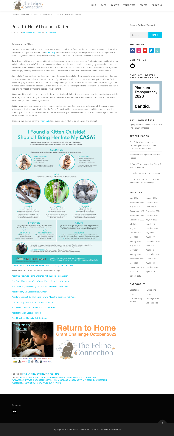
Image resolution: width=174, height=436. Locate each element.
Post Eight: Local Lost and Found (26, 313)
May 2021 (134, 250)
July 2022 (150, 232)
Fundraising (28, 374)
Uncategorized (152, 298)
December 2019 (137, 267)
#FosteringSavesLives (31, 377)
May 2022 (134, 237)
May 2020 (134, 263)
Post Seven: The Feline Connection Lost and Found (34, 307)
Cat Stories (134, 290)
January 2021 (135, 254)
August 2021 (135, 245)
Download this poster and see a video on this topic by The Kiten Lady (42, 265)
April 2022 (150, 237)
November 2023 (137, 215)
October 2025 (152, 202)
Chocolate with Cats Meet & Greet (145, 173)
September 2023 (137, 219)
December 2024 (137, 211)
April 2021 (150, 250)
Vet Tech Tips (52, 374)
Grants (40, 374)
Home (93, 5)
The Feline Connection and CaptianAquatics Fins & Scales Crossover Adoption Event (143, 145)
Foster (143, 5)
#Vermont (17, 383)
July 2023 (134, 224)
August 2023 (151, 219)
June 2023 (150, 224)
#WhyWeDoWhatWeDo (50, 383)
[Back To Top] (162, 423)
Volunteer (129, 5)
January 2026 (151, 198)
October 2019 (152, 267)
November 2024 (153, 211)
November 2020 (137, 258)
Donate (115, 5)
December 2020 (153, 254)
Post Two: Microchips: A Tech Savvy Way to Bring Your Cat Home (40, 281)
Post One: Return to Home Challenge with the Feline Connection (40, 276)
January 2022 (135, 241)
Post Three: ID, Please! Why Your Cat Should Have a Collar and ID (40, 286)
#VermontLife (30, 383)
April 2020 (150, 263)
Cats (103, 5)
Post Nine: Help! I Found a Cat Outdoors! (29, 318)
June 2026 (134, 198)
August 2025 (135, 206)
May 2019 (134, 271)
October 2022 (152, 228)
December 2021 (153, 241)
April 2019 (150, 271)
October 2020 (152, 258)
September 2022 (137, 232)
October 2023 (152, 215)
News (148, 294)
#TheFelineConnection (95, 380)
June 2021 (150, 245)
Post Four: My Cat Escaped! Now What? (29, 291)
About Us (157, 5)
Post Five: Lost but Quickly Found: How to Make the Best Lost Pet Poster (44, 297)
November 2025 (137, 202)
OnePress (95, 429)
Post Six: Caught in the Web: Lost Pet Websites (32, 302)
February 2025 (152, 206)
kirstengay (50, 32)
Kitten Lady (50, 52)
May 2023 (134, 228)
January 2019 (135, 276)
